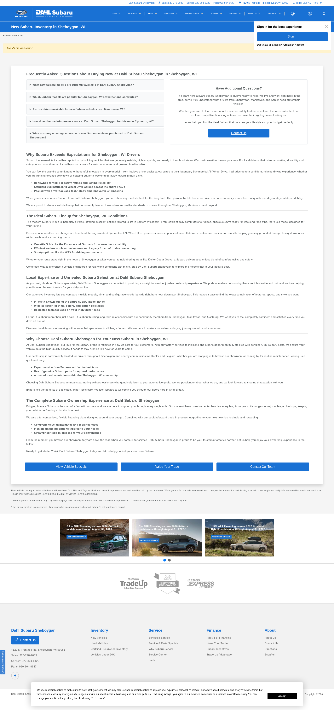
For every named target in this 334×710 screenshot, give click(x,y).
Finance (214, 630)
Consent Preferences (2, 662)
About (270, 630)
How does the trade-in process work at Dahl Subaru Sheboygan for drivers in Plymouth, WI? (93, 121)
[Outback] (94, 537)
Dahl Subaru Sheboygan (24, 694)
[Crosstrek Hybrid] (239, 537)
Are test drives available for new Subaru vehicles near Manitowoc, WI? (78, 109)
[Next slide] (169, 560)
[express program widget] (200, 583)
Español (269, 654)
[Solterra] (167, 537)
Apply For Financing (219, 637)
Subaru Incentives (218, 648)
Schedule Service (159, 637)
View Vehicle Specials (71, 466)
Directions (271, 648)
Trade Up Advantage (219, 654)
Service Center (158, 654)
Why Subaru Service (161, 648)
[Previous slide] (164, 560)
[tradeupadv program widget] (133, 583)
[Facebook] (15, 675)
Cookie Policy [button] (240, 694)
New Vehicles (99, 637)
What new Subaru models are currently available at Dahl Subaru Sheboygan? (83, 84)
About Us (270, 637)
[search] (324, 14)
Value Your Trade (167, 466)
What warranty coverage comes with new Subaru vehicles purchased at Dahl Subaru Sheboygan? (87, 135)
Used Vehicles (99, 643)
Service (155, 630)
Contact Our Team (262, 466)
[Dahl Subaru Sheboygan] (44, 13)
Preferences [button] (98, 698)
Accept (282, 696)
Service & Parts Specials (163, 643)
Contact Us (238, 133)
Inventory (99, 630)
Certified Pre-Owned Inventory (109, 648)
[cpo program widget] (167, 583)
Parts (152, 660)
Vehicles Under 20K (103, 654)
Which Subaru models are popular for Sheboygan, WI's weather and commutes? (85, 96)
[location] (240, 3)
